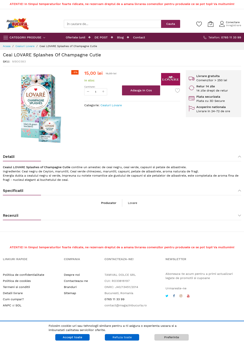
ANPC (7, 305)
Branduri (70, 287)
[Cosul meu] (211, 24)
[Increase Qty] (103, 91)
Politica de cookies (17, 281)
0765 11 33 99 (114, 299)
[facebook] (174, 296)
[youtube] (188, 296)
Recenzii (10, 215)
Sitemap (70, 293)
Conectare (233, 22)
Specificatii (13, 190)
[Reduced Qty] (88, 91)
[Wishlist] (199, 24)
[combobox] (112, 24)
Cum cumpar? (13, 299)
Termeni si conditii (16, 287)
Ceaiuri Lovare (111, 105)
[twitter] (166, 296)
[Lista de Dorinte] (177, 90)
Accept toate (72, 337)
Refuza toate (122, 337)
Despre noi (72, 275)
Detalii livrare (13, 293)
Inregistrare (233, 25)
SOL (18, 305)
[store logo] (17, 24)
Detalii (8, 156)
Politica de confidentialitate (23, 275)
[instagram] (181, 296)
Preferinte (171, 337)
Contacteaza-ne (76, 281)
